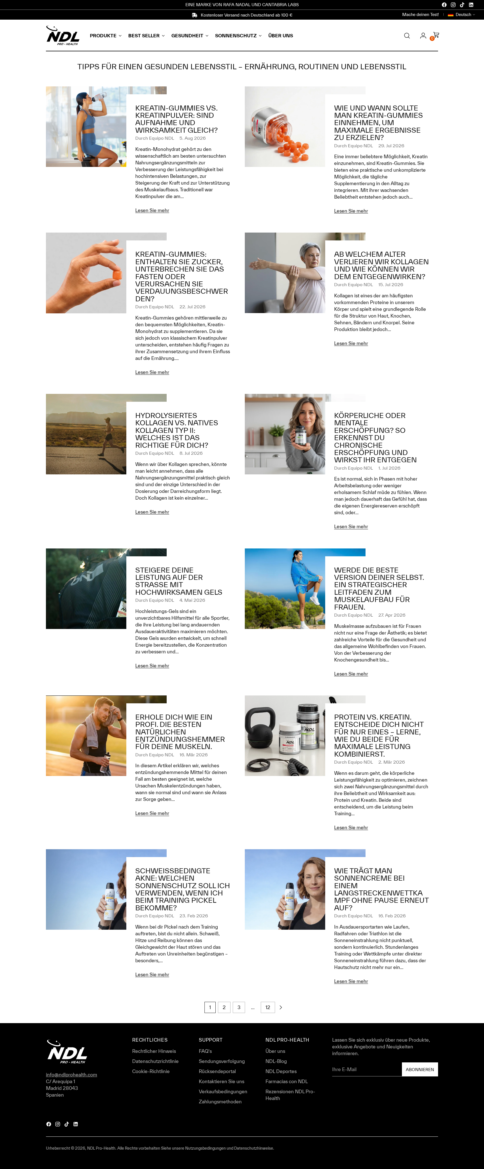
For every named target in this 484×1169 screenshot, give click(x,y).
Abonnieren (420, 1069)
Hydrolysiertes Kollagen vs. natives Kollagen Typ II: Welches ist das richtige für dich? (176, 430)
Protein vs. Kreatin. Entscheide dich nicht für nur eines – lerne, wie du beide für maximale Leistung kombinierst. (379, 735)
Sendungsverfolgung (222, 1061)
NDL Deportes (281, 1071)
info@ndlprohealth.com (71, 1074)
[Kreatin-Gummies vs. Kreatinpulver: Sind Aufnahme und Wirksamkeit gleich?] (106, 152)
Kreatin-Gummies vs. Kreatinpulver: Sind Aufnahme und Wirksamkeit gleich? (176, 119)
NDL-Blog (276, 1061)
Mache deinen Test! (420, 14)
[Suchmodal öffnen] (407, 35)
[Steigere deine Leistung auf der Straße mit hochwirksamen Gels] (106, 611)
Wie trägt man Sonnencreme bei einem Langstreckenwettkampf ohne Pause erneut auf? (381, 889)
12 (268, 1007)
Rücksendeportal (217, 1071)
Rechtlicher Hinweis (154, 1051)
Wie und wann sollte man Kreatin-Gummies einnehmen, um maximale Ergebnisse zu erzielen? (378, 123)
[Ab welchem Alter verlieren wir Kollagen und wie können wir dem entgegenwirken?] (305, 292)
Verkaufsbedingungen (223, 1091)
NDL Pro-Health (101, 1148)
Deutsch (463, 14)
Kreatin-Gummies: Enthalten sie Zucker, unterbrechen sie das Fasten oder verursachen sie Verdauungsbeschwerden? (181, 276)
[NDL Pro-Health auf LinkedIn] (471, 5)
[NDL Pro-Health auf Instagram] (453, 5)
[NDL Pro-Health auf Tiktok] (462, 5)
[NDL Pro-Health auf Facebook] (444, 5)
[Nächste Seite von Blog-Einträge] (280, 1007)
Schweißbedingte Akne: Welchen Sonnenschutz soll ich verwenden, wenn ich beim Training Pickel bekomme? (182, 889)
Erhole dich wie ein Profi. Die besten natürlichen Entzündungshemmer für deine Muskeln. (180, 732)
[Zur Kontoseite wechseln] (421, 35)
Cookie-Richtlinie (151, 1071)
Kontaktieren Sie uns (221, 1081)
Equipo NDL (161, 138)
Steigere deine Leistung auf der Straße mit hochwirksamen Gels (178, 581)
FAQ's (205, 1051)
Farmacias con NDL (287, 1081)
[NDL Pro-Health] (63, 35)
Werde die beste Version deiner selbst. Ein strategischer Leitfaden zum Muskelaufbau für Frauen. (379, 588)
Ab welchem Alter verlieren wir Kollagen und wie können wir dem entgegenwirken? (381, 265)
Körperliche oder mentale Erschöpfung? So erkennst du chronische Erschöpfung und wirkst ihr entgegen (375, 437)
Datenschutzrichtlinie (155, 1061)
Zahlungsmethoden (220, 1101)
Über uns (275, 1051)
